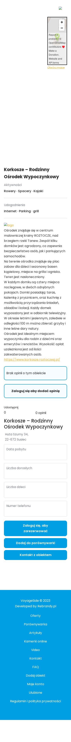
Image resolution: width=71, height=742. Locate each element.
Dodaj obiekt (35, 675)
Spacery (24, 191)
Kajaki (38, 191)
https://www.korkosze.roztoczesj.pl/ (32, 359)
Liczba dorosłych (19, 468)
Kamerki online (35, 641)
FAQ (35, 667)
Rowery (10, 191)
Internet (10, 211)
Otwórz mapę (56, 67)
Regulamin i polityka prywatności (35, 701)
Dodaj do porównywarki (35, 543)
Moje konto (35, 684)
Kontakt (35, 658)
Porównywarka (35, 624)
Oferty (35, 615)
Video (35, 650)
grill (36, 211)
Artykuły (35, 633)
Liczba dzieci (15, 487)
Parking (25, 211)
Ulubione (35, 692)
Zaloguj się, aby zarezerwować (35, 528)
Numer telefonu (18, 506)
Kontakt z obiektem (35, 555)
